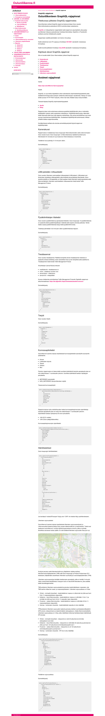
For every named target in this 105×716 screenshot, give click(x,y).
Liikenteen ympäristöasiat (22, 41)
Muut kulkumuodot (20, 28)
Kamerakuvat (44, 59)
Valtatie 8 (19, 50)
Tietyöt (42, 67)
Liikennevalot (19, 60)
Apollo (42, 105)
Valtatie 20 (19, 45)
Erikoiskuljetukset (20, 58)
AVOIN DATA (17, 70)
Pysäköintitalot (44, 63)
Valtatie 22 (19, 47)
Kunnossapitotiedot (46, 69)
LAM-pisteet (43, 61)
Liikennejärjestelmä (20, 15)
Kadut (17, 35)
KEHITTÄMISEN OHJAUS (21, 13)
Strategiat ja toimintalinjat (22, 17)
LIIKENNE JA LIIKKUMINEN (21, 19)
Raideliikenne (20, 26)
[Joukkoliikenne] (12, 3)
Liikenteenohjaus (20, 63)
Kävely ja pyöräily (22, 22)
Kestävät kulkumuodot (21, 21)
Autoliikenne (52, 10)
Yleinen (16, 67)
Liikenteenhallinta (20, 62)
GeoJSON (62, 48)
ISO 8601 (69, 42)
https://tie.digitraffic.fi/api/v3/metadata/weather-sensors (66, 281)
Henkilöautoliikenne (22, 30)
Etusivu (15, 7)
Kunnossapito (19, 37)
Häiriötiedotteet (44, 71)
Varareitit (17, 65)
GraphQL (41, 30)
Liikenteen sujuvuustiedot (48, 73)
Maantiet (17, 43)
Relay (41, 107)
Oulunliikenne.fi (24, 3)
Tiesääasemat (44, 65)
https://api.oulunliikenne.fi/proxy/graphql (50, 86)
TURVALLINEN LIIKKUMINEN (22, 52)
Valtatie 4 (19, 49)
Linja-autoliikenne (22, 24)
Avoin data (45, 10)
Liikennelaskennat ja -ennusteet (24, 39)
